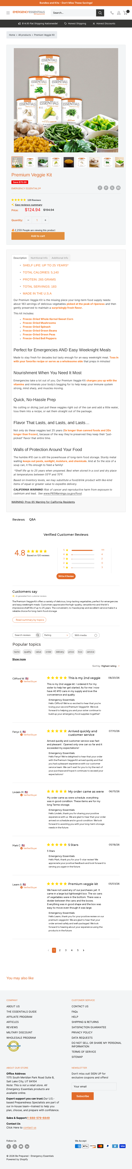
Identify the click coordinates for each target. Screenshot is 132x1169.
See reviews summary (28, 205)
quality (27, 651)
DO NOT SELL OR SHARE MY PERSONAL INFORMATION (97, 1044)
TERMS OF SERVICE (84, 1051)
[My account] (118, 13)
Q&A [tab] (32, 519)
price (71, 651)
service (90, 651)
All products (24, 34)
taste (16, 651)
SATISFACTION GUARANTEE (89, 1027)
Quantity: (17, 220)
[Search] (100, 12)
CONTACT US (80, 1006)
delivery (60, 651)
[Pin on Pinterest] (106, 188)
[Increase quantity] (45, 220)
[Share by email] (118, 188)
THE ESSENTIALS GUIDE (21, 1011)
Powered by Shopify (17, 1159)
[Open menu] (8, 13)
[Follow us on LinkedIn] (27, 1146)
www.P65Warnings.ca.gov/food (62, 493)
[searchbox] (24, 635)
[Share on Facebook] (100, 188)
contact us (29, 1127)
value (38, 651)
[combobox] (56, 635)
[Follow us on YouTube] (21, 1146)
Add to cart (38, 236)
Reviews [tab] (18, 519)
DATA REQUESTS (82, 1037)
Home (12, 34)
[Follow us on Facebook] (8, 1146)
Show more (19, 659)
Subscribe (82, 1096)
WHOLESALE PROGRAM (21, 1037)
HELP (75, 1016)
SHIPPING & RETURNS (85, 1022)
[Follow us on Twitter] (15, 1146)
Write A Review (66, 576)
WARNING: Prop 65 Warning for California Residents (43, 502)
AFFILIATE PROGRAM (19, 1016)
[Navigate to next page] (84, 950)
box (80, 651)
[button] (125, 13)
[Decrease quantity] (28, 220)
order (48, 651)
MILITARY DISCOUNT (19, 1032)
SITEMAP (77, 1056)
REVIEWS (12, 1027)
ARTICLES (12, 1022)
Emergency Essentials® (26, 188)
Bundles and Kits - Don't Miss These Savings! (66, 2)
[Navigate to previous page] (48, 950)
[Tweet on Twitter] (112, 188)
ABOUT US (13, 1006)
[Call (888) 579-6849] (112, 13)
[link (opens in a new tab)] (13, 1041)
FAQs (75, 1011)
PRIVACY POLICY (82, 1032)
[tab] (20, 258)
